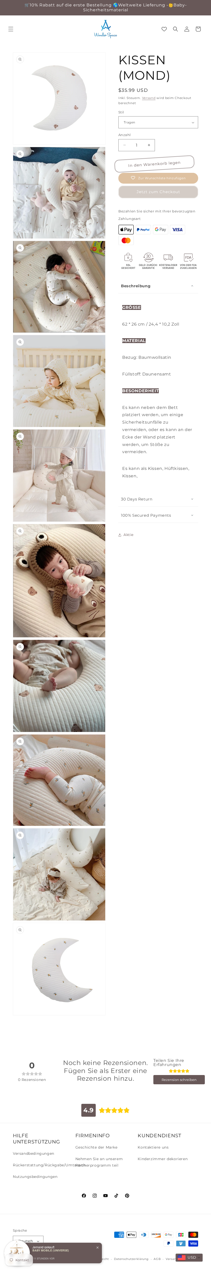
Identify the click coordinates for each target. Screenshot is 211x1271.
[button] (10, 29)
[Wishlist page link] (164, 29)
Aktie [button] (129, 534)
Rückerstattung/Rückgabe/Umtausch (49, 1165)
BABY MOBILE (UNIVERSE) (50, 1250)
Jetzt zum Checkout (158, 191)
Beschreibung (136, 285)
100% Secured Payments (146, 515)
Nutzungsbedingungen (35, 1176)
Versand (149, 98)
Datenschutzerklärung (131, 1259)
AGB (157, 1259)
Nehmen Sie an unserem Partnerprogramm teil (99, 1162)
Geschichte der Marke (96, 1147)
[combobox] (189, 1258)
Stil (121, 112)
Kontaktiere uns (153, 1147)
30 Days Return (136, 499)
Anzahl (124, 135)
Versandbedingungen (33, 1153)
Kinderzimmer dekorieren (163, 1159)
